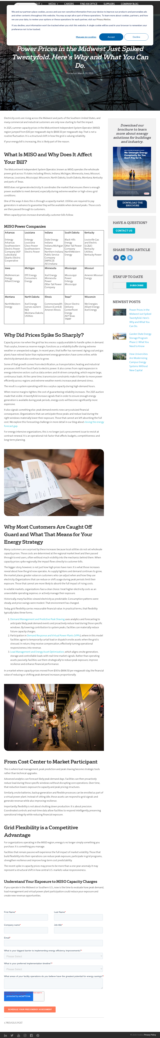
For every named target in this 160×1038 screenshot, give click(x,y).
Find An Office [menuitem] (88, 3)
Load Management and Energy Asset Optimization (37, 651)
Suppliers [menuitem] (109, 3)
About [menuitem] (36, 3)
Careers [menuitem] (69, 3)
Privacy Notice (103, 19)
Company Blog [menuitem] (129, 3)
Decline (136, 37)
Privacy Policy (150, 1035)
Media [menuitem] (52, 3)
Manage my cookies (86, 37)
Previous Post (13, 1022)
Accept (111, 37)
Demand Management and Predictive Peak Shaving (37, 619)
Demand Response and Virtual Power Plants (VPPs (53, 635)
